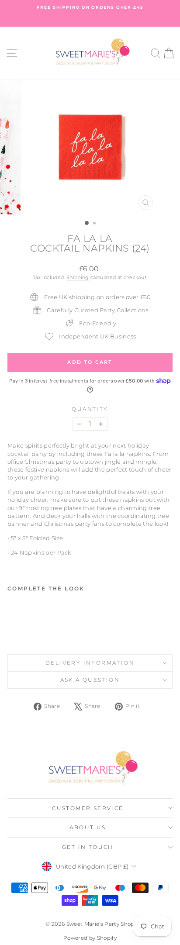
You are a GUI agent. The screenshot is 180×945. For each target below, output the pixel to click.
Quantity (90, 409)
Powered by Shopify (90, 938)
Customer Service (87, 808)
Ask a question (90, 679)
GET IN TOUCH (88, 847)
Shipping (77, 277)
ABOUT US (87, 827)
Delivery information (90, 662)
